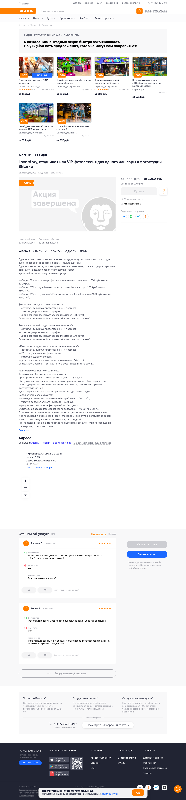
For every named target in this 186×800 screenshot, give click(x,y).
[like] (29, 590)
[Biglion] (27, 11)
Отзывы (83, 251)
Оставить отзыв (147, 544)
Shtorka (34, 442)
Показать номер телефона (40, 467)
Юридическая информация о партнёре (92, 443)
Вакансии (95, 763)
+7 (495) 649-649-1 (64, 724)
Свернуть (24, 430)
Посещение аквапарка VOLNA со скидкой (33, 81)
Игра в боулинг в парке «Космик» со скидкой (73, 127)
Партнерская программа (155, 768)
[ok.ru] (148, 787)
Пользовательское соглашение (31, 793)
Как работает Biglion (101, 758)
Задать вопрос (147, 554)
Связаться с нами (30, 762)
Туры (49, 18)
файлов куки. (110, 793)
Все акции (148, 773)
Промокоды (66, 18)
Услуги (22, 18)
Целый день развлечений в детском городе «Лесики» (74, 81)
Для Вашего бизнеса (83, 3)
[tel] (156, 787)
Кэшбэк (83, 18)
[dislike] (44, 590)
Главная (22, 25)
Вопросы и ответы (131, 3)
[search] (139, 11)
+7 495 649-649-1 (159, 3)
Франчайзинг (112, 3)
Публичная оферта (26, 796)
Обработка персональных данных (33, 790)
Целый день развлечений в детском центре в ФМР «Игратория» (36, 127)
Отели (36, 18)
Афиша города (103, 18)
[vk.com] (140, 787)
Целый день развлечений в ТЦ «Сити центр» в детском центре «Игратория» (146, 83)
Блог (99, 3)
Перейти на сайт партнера (56, 442)
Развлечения (46, 25)
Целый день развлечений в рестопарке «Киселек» (106, 81)
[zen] (164, 787)
